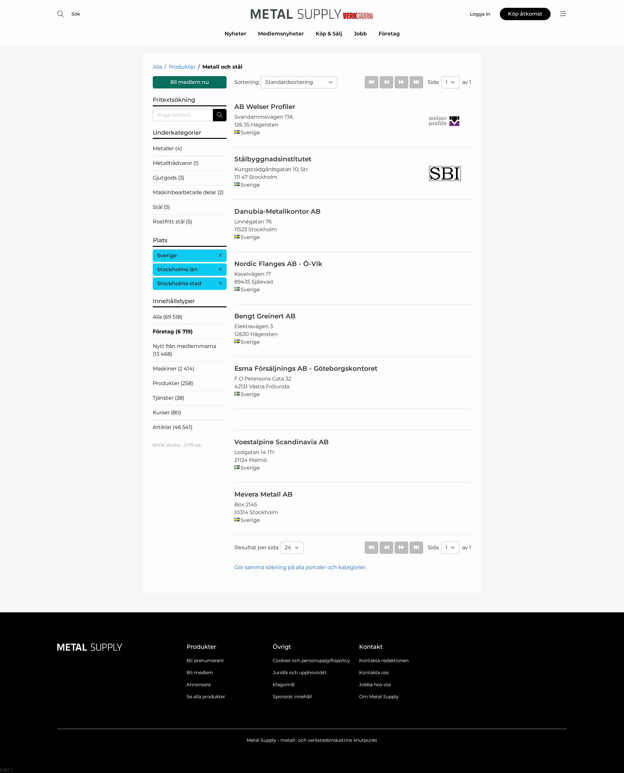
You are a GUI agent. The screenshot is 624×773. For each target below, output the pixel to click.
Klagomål (284, 684)
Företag (389, 34)
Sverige (167, 255)
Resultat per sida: (257, 547)
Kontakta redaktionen (384, 660)
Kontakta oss (374, 672)
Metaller (167, 148)
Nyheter (235, 34)
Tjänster (168, 398)
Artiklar (172, 427)
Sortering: (247, 82)
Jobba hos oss (375, 684)
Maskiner (173, 369)
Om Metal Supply (379, 697)
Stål (161, 207)
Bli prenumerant (205, 660)
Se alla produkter (206, 697)
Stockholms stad (179, 283)
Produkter (182, 67)
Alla (157, 67)
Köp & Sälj (329, 34)
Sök (76, 14)
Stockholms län (177, 269)
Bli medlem (200, 672)
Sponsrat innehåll (292, 697)
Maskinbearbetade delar (188, 192)
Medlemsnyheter (281, 34)
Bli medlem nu (189, 82)
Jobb (360, 34)
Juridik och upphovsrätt (300, 672)
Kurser (167, 412)
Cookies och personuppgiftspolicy (311, 660)
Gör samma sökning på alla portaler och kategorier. (300, 567)
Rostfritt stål (172, 222)
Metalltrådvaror (176, 163)
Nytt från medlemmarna (184, 350)
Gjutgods (168, 178)
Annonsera (199, 684)
